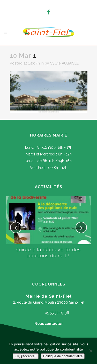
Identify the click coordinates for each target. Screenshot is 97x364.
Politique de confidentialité (63, 356)
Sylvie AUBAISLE (64, 63)
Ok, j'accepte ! (25, 356)
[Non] (90, 350)
